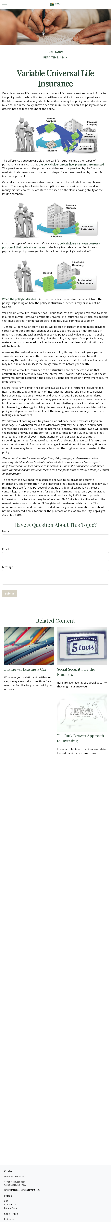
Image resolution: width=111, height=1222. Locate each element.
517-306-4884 (17, 1176)
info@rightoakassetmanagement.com (22, 1189)
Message (7, 567)
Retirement (9, 1219)
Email (5, 549)
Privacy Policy (10, 1208)
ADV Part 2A (10, 1204)
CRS (6, 1201)
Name (6, 531)
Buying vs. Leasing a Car (25, 669)
